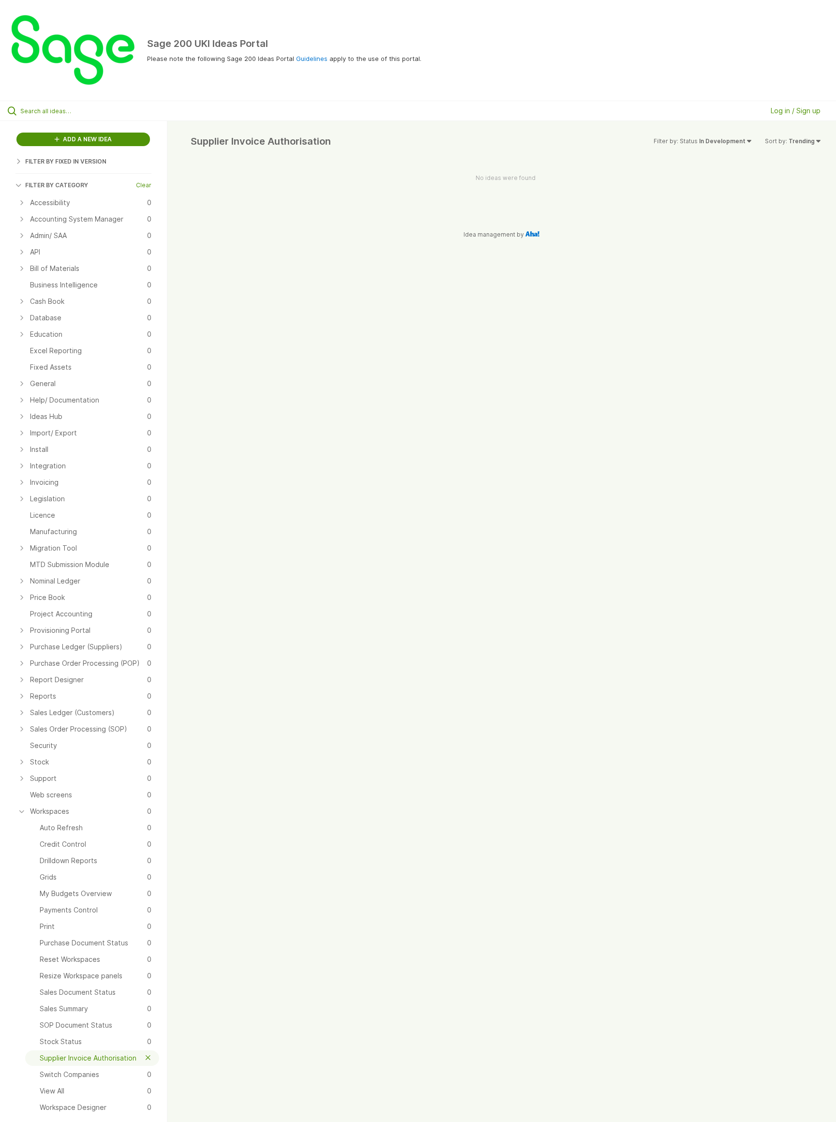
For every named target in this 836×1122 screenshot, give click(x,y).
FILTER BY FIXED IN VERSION (65, 161)
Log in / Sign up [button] (796, 110)
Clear (143, 185)
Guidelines (312, 58)
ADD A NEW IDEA (86, 139)
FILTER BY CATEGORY (56, 185)
